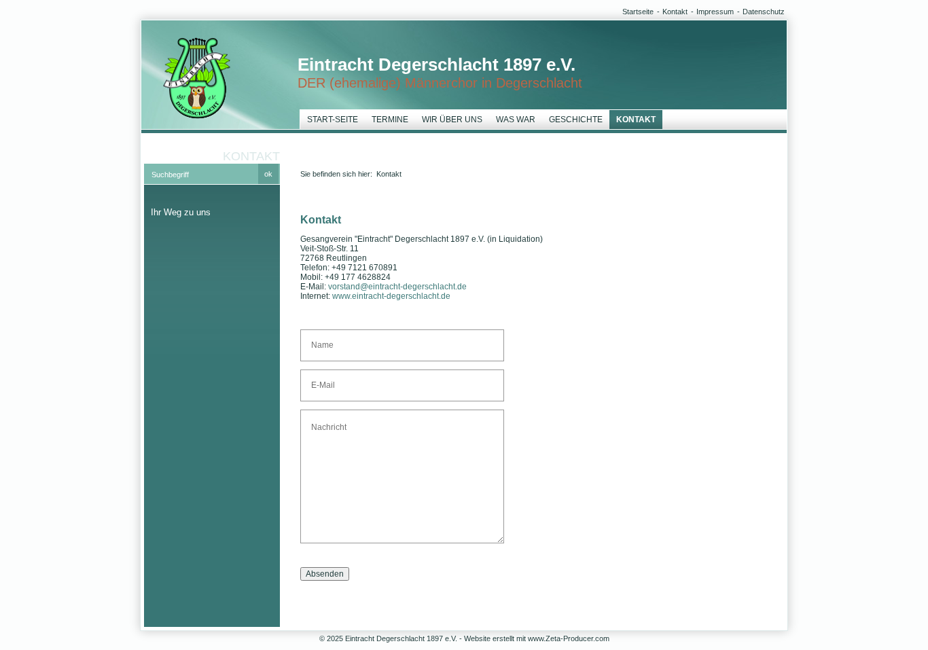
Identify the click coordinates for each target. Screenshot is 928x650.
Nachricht (325, 419)
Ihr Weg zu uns (181, 212)
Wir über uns (452, 119)
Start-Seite (332, 119)
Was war (515, 119)
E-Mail (319, 379)
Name (319, 339)
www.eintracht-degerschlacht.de (391, 296)
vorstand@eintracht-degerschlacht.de (397, 286)
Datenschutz (764, 11)
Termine (390, 119)
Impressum (715, 11)
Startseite (638, 11)
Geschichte (576, 119)
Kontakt (675, 11)
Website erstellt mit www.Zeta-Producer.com (536, 638)
